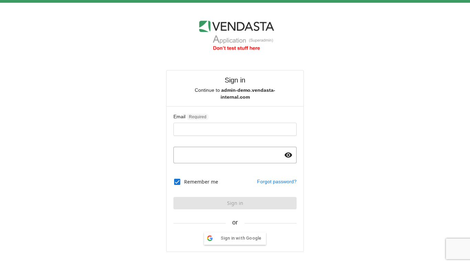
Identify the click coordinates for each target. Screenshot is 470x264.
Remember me (201, 181)
